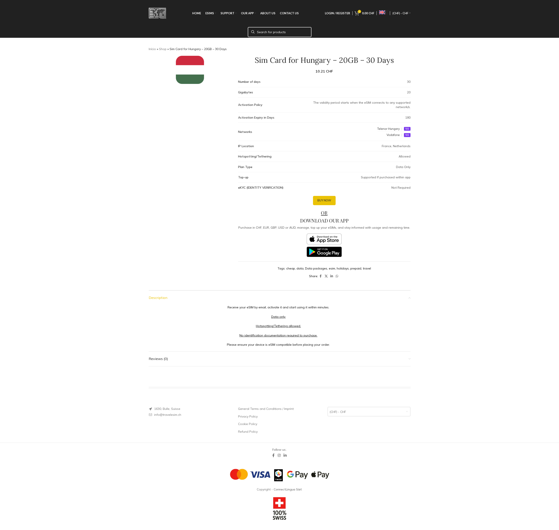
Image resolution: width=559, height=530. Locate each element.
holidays (343, 268)
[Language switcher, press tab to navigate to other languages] (383, 12)
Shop (162, 49)
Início (152, 49)
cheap (290, 268)
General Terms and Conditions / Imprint (266, 409)
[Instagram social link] (279, 455)
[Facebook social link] (320, 276)
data (300, 268)
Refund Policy (248, 432)
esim (332, 268)
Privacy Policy (248, 416)
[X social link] (326, 276)
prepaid (355, 268)
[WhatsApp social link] (337, 276)
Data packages (316, 268)
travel (367, 268)
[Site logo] (157, 13)
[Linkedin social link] (331, 276)
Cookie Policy (247, 424)
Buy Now (324, 200)
